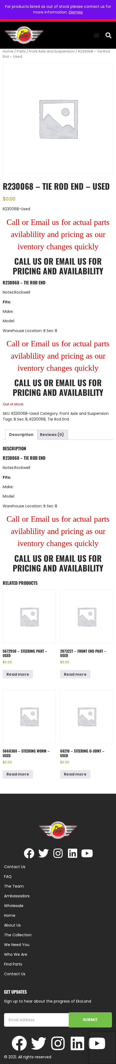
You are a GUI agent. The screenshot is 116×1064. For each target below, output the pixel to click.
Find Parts (13, 964)
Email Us (72, 261)
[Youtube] (87, 853)
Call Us (28, 261)
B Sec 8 (21, 419)
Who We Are (15, 954)
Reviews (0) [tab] (52, 434)
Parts (21, 51)
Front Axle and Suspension (52, 51)
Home (8, 51)
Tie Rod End (58, 419)
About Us (12, 925)
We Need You (16, 944)
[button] (96, 35)
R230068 (37, 419)
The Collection (18, 935)
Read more (17, 674)
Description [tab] (21, 434)
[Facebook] (29, 853)
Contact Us (14, 974)
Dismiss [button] (76, 12)
